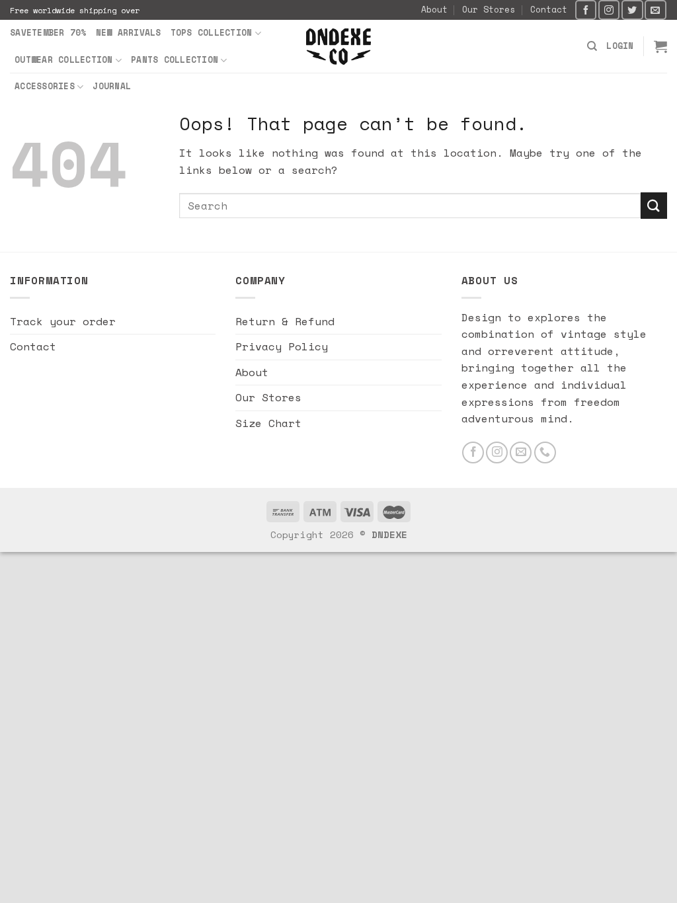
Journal (112, 86)
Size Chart (268, 423)
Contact (548, 9)
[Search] (592, 46)
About (434, 9)
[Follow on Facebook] (585, 9)
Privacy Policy (281, 346)
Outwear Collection (64, 60)
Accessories (45, 86)
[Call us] (545, 452)
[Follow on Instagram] (608, 9)
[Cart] (660, 46)
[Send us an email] (655, 9)
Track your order (63, 321)
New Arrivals (128, 32)
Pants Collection (174, 60)
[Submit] (654, 205)
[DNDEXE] (339, 46)
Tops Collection (212, 32)
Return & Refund (285, 321)
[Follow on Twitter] (632, 9)
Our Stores (488, 9)
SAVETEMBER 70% (48, 32)
